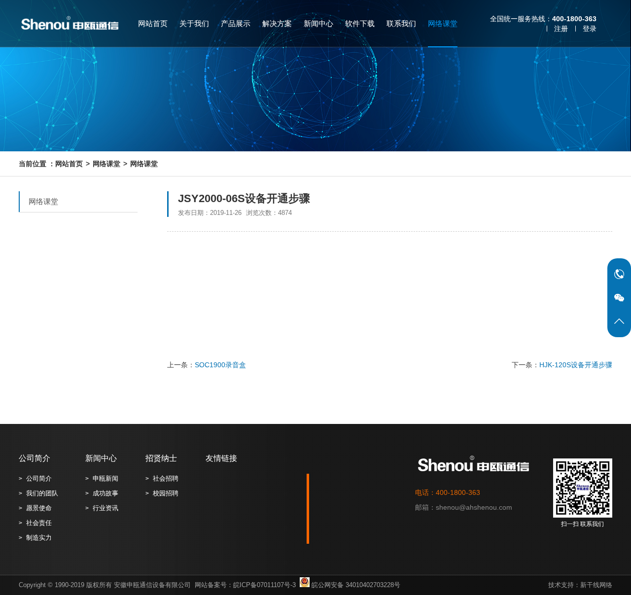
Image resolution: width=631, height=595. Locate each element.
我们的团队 (42, 493)
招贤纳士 (161, 458)
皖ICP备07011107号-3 (264, 585)
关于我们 (194, 23)
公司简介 (34, 458)
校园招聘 (165, 493)
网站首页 (153, 23)
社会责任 (39, 522)
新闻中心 (318, 23)
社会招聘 (165, 478)
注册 (561, 29)
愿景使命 (39, 508)
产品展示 (235, 23)
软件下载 (360, 23)
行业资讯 (105, 508)
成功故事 (105, 493)
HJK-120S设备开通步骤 (575, 365)
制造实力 (39, 537)
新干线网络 (596, 585)
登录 (589, 29)
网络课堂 (442, 23)
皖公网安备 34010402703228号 (355, 585)
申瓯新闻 (105, 478)
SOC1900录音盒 (220, 365)
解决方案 (277, 23)
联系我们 (401, 23)
